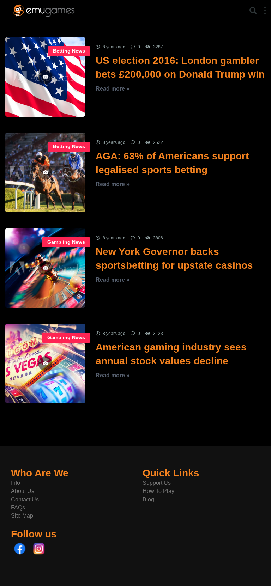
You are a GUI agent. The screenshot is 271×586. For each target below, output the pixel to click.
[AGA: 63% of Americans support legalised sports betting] (45, 172)
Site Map (22, 516)
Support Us (157, 483)
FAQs (18, 508)
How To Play (158, 491)
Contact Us (25, 499)
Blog (148, 499)
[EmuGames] (43, 10)
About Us (22, 491)
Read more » (113, 89)
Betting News (69, 51)
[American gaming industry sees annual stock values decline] (45, 363)
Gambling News (66, 242)
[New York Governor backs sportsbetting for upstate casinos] (45, 268)
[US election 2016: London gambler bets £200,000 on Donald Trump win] (45, 77)
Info (15, 483)
